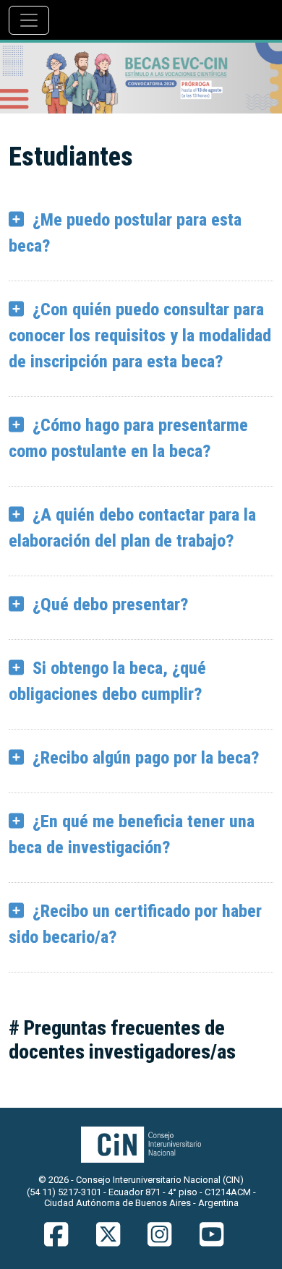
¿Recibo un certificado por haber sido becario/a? (135, 924)
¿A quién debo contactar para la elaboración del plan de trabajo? (132, 528)
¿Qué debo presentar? (110, 604)
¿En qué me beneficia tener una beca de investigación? (132, 834)
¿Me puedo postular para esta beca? (125, 233)
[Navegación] (29, 20)
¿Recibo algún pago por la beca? (146, 758)
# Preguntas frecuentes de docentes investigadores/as (122, 1040)
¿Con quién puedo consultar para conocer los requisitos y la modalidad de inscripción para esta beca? (140, 335)
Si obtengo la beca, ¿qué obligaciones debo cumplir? (107, 681)
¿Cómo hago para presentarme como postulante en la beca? (128, 438)
